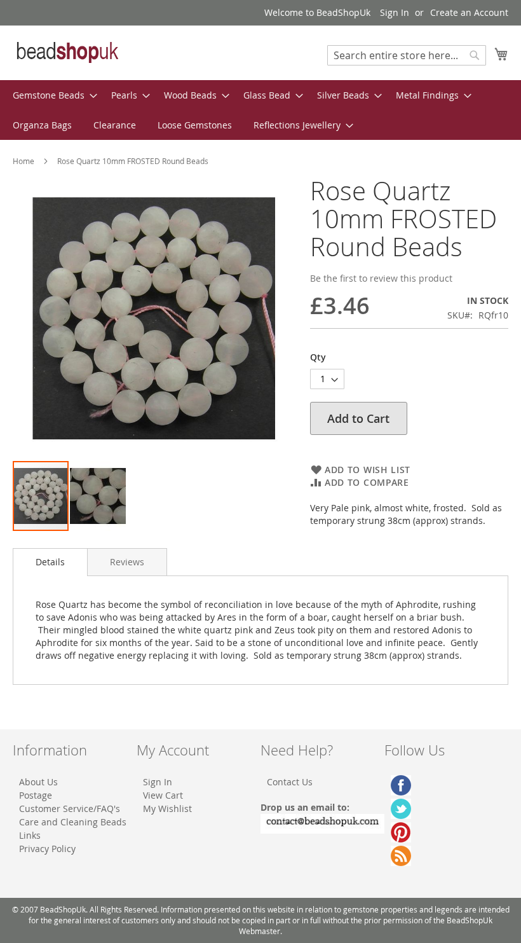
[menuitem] (51, 95)
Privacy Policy (47, 849)
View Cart (163, 795)
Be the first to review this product (381, 278)
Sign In (394, 12)
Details (50, 562)
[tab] (50, 562)
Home (23, 161)
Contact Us (290, 782)
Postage (35, 795)
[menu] (260, 110)
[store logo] (67, 52)
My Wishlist (167, 808)
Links (30, 835)
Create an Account (469, 12)
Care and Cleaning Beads (72, 822)
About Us (38, 782)
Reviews (127, 562)
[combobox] (406, 55)
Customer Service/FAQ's (69, 808)
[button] (98, 496)
